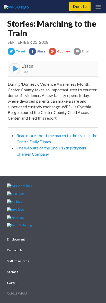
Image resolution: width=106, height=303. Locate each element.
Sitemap (12, 272)
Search (11, 282)
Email (85, 51)
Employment (16, 239)
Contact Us (14, 250)
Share (41, 51)
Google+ (63, 51)
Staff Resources (18, 261)
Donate (79, 6)
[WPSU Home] (17, 6)
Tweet (20, 51)
